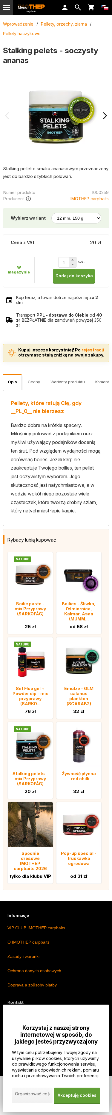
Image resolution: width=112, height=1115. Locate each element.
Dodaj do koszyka (74, 275)
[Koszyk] (91, 7)
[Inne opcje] (105, 7)
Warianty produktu (67, 381)
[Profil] (64, 7)
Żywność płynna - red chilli (79, 776)
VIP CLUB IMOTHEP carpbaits (36, 927)
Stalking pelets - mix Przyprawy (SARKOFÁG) (30, 778)
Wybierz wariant (28, 218)
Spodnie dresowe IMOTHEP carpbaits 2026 (30, 861)
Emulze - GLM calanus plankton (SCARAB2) (78, 696)
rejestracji (93, 349)
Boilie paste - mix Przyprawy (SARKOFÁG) (30, 608)
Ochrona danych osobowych (34, 970)
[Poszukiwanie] (78, 7)
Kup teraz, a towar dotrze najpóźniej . (57, 300)
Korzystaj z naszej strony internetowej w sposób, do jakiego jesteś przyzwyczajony (56, 1035)
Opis (12, 381)
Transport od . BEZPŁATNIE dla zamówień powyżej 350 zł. (59, 320)
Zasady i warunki (23, 956)
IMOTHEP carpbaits (89, 198)
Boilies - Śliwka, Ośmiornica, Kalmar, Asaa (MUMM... (79, 611)
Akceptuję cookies (77, 1095)
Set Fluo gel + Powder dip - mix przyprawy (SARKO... (30, 696)
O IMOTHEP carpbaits (28, 942)
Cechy (34, 381)
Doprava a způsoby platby (32, 985)
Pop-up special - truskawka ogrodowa (78, 858)
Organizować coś (32, 1093)
